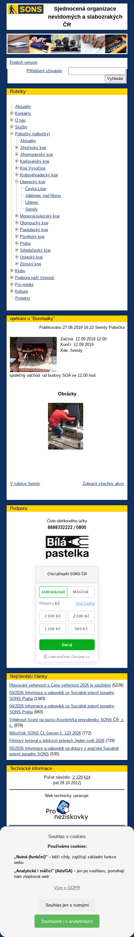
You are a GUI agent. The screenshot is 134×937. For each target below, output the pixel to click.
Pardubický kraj (34, 229)
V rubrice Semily (25, 483)
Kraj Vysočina (32, 168)
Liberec (31, 202)
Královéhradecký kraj (39, 175)
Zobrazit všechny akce (103, 483)
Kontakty (23, 113)
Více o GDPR (67, 887)
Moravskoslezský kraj (40, 216)
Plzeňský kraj (32, 236)
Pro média (24, 284)
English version (23, 62)
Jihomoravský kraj (36, 154)
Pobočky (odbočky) (32, 134)
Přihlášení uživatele (44, 70)
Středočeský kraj (35, 250)
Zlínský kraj (30, 264)
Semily (31, 209)
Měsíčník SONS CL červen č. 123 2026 (45, 733)
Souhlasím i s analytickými (67, 921)
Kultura (21, 291)
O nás (20, 120)
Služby (21, 127)
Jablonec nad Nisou (43, 195)
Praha (25, 243)
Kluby (20, 270)
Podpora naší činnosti (34, 277)
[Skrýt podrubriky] (11, 134)
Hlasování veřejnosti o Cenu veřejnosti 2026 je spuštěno (60, 685)
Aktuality (23, 106)
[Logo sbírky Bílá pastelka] (67, 548)
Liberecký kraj (32, 181)
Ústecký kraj (31, 257)
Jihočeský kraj (33, 147)
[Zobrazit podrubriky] (11, 113)
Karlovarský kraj (34, 161)
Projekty (22, 298)
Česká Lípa (35, 188)
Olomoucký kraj (34, 223)
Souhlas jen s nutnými (67, 904)
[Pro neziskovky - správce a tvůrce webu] (67, 810)
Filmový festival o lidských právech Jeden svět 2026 (56, 740)
